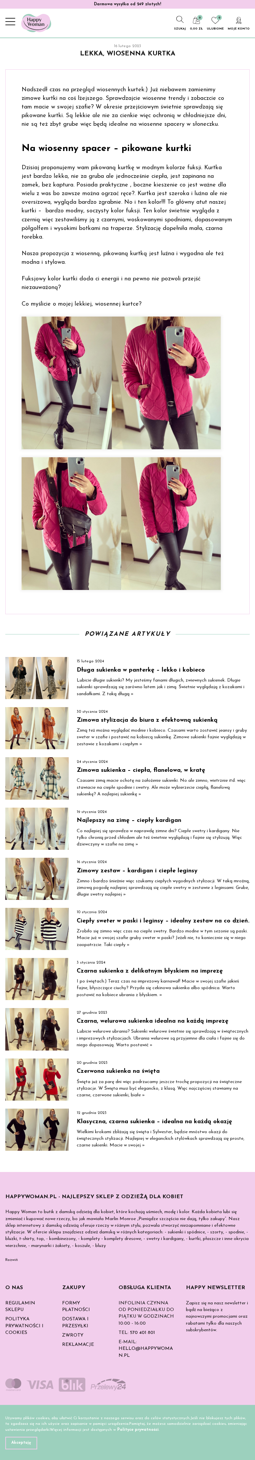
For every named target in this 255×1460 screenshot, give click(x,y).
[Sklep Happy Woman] (36, 23)
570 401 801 (142, 1332)
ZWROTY (72, 1335)
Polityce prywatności (138, 1430)
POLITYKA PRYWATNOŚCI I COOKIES (24, 1326)
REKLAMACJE (78, 1344)
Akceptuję (21, 1443)
